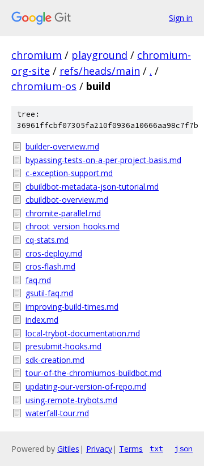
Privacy (99, 448)
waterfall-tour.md (57, 413)
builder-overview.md (62, 146)
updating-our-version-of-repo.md (86, 386)
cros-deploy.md (54, 253)
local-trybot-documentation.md (83, 333)
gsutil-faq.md (49, 293)
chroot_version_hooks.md (73, 226)
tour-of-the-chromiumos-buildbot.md (94, 372)
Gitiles (68, 448)
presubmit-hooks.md (63, 346)
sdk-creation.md (55, 359)
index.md (42, 319)
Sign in (181, 17)
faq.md (38, 280)
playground (99, 55)
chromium (36, 55)
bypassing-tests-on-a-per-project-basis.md (103, 160)
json (184, 448)
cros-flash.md (50, 266)
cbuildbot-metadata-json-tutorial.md (92, 186)
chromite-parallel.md (63, 213)
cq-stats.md (47, 239)
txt (156, 448)
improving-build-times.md (72, 306)
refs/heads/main (100, 71)
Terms (131, 448)
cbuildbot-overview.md (67, 199)
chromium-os (43, 86)
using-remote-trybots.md (71, 400)
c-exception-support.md (69, 173)
